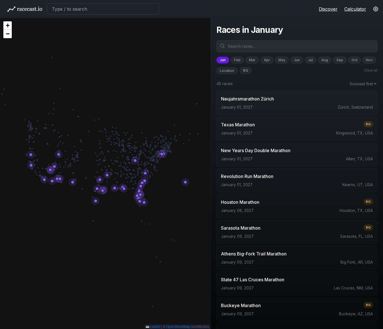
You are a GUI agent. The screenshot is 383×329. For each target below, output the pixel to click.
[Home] (24, 9)
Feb (237, 60)
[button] (7, 25)
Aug (324, 60)
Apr (267, 60)
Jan (223, 60)
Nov (369, 60)
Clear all (370, 70)
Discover (328, 9)
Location (227, 70)
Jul (310, 60)
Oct (354, 60)
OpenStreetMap (178, 326)
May (281, 60)
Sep (339, 60)
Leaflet (154, 326)
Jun (297, 60)
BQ (245, 70)
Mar (252, 60)
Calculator (355, 9)
